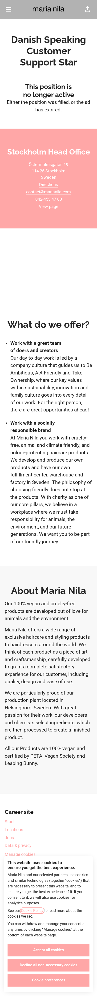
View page (48, 206)
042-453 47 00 (48, 199)
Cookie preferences (48, 980)
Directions (48, 184)
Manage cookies (20, 854)
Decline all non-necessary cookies (48, 965)
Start (9, 821)
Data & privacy (18, 845)
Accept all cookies (48, 950)
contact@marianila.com (48, 191)
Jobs (9, 837)
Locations (14, 829)
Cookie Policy (32, 910)
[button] (87, 9)
